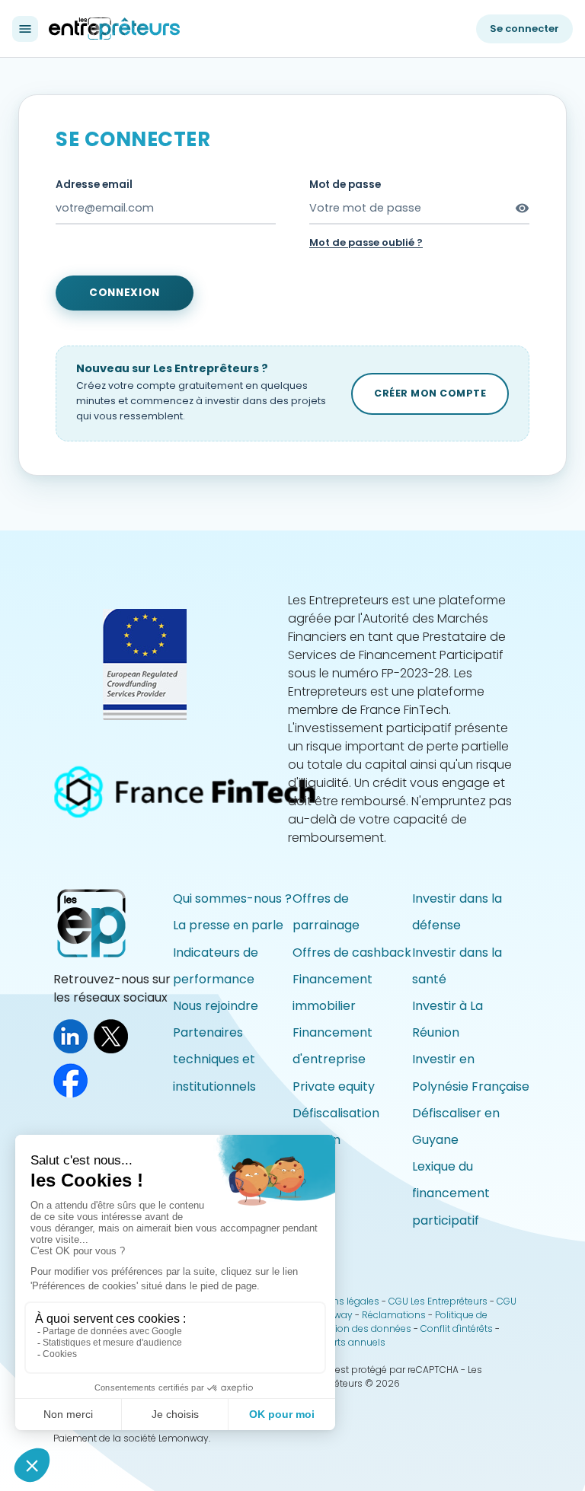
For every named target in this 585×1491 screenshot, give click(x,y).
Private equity (333, 1086)
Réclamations (394, 1314)
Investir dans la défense (457, 912)
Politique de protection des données (395, 1321)
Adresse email (94, 184)
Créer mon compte (430, 393)
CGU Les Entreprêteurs (438, 1301)
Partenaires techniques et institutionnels (214, 1059)
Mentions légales (340, 1301)
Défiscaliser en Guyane (456, 1126)
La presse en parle (228, 925)
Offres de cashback (351, 952)
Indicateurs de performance (215, 966)
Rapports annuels (343, 1342)
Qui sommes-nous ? (232, 898)
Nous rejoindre (215, 1006)
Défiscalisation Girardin (335, 1126)
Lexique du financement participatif (451, 1193)
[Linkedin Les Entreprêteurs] (73, 1049)
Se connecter (524, 28)
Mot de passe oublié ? (366, 242)
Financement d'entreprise (332, 1046)
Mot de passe (345, 184)
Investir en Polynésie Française (470, 1072)
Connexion (124, 292)
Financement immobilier (332, 992)
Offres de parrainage (326, 912)
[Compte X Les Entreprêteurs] (114, 1049)
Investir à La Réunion (447, 1019)
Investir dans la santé (457, 966)
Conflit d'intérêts (456, 1328)
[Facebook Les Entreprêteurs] (73, 1093)
